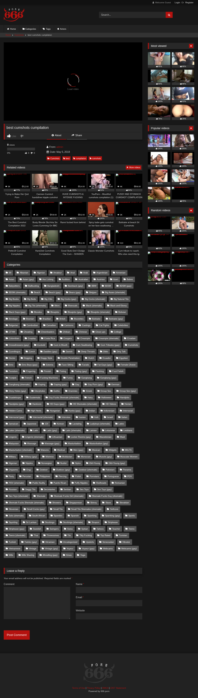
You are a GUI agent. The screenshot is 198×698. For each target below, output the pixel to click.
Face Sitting (67, 364)
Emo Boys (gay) (29, 364)
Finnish (47, 371)
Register (189, 2)
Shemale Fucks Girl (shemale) (69, 496)
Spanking (92, 515)
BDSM (108, 286)
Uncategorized (70, 542)
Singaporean (75, 502)
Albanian (24, 272)
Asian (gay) (28, 279)
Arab (85, 272)
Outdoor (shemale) (88, 469)
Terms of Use (78, 688)
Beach (37, 292)
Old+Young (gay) (117, 463)
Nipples (29, 463)
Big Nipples (14, 305)
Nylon (78, 463)
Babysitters (14, 286)
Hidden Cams (15, 410)
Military (12, 456)
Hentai (128, 404)
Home (13, 29)
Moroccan (86, 456)
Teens (131, 529)
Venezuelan (108, 542)
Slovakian (124, 502)
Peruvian (26, 476)
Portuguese (113, 476)
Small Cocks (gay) (36, 509)
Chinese (83, 332)
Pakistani (110, 469)
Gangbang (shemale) (19, 384)
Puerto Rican (60, 483)
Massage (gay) (52, 443)
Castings (86, 325)
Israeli (110, 417)
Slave (108, 502)
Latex (121, 423)
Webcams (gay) (129, 548)
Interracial (128, 410)
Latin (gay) (52, 430)
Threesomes (53, 535)
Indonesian (109, 410)
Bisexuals (72, 305)
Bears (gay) (75, 292)
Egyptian (123, 358)
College (117, 332)
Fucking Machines (49, 377)
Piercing (63, 476)
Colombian (14, 338)
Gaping (41, 384)
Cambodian (32, 325)
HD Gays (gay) (57, 404)
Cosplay (32, 338)
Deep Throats (88, 351)
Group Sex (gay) (128, 391)
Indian (92, 410)
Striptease (113, 522)
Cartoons (68, 325)
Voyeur (70, 548)
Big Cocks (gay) (68, 299)
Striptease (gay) (16, 529)
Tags (48, 29)
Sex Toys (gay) (104, 489)
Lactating (77, 423)
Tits (69, 535)
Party (11, 476)
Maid (122, 437)
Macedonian (105, 437)
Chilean (66, 332)
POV (129, 476)
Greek (89, 391)
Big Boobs (14, 299)
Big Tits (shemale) (37, 305)
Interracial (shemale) (43, 417)
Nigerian (13, 463)
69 (10, 272)
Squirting (13, 522)
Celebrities (123, 325)
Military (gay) (30, 456)
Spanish (75, 515)
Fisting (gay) (81, 371)
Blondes (38, 312)
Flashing (99, 371)
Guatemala (34, 397)
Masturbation (74, 443)
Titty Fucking (86, 535)
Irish (96, 417)
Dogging (28, 358)
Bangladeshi (53, 286)
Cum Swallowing (84, 345)
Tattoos (100, 529)
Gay (77, 384)
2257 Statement (118, 688)
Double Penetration (70, 358)
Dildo (105, 351)
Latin (35, 430)
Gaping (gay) (60, 384)
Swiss (70, 529)
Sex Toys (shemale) (18, 496)
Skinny (93, 502)
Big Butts (31, 299)
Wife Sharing (28, 555)
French (28, 377)
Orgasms (13, 469)
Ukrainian (50, 542)
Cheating (28, 332)
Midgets (112, 450)
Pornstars (94, 476)
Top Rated (105, 535)
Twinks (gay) (30, 542)
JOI (46, 423)
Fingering (30, 371)
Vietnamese (14, 548)
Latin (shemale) (73, 430)
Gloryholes (39, 391)
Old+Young (94, 463)
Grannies (72, 391)
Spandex (58, 515)
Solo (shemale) (16, 515)
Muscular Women (129, 456)
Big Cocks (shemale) (95, 299)
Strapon (95, 522)
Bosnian (30, 318)
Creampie (85, 338)
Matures (45, 450)
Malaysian (14, 443)
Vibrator (126, 542)
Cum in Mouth (60, 345)
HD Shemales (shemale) (85, 404)
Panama (127, 469)
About (57, 135)
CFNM (12, 332)
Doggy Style (46, 358)
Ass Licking (47, 279)
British (62, 318)
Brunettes (79, 318)
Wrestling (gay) (50, 555)
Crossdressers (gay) (19, 345)
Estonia (49, 364)
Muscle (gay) (105, 456)
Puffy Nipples (81, 483)
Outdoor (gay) (63, 469)
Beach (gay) (55, 292)
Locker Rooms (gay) (81, 437)
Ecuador (107, 358)
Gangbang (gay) (108, 377)
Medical (61, 450)
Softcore (114, 509)
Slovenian (13, 509)
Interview (66, 417)
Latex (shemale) (17, 430)
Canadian (51, 325)
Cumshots (19, 35)
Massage (31, 443)
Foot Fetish (117, 371)
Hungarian (55, 410)
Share (78, 135)
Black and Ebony (118, 305)
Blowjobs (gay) (75, 312)
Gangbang (86, 377)
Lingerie (13, 437)
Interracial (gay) (16, 417)
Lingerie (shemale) (34, 437)
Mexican (96, 450)
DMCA (105, 688)
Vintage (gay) (51, 548)
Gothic (57, 391)
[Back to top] (188, 689)
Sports (131, 515)
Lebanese (110, 430)
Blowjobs (54, 312)
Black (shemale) (94, 305)
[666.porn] (14, 15)
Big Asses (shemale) (115, 292)
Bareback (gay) (75, 286)
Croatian (131, 338)
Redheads (101, 483)
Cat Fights (104, 325)
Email (80, 597)
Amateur (57, 272)
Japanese (31, 423)
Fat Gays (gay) (104, 364)
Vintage (32, 548)
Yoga (82, 555)
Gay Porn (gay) (95, 384)
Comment (9, 584)
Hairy (90, 397)
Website (80, 610)
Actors (63, 29)
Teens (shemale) (17, 535)
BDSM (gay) (125, 286)
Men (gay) (78, 450)
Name (80, 584)
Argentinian (102, 272)
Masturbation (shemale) (20, 450)
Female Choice (128, 364)
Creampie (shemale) (109, 338)
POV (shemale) (16, 483)
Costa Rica (49, 338)
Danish (69, 351)
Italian (124, 417)
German (115, 384)
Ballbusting (33, 286)
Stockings (49, 522)
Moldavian (67, 456)
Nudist (63, 463)
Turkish (12, 542)
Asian (11, 279)
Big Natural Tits (121, 299)
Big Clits (48, 299)
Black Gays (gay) (17, 312)
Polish (78, 476)
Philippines (45, 476)
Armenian (120, 272)
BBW (94, 286)
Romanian (120, 483)
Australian (83, 279)
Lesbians (127, 430)
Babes (130, 279)
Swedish (37, 529)
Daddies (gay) (50, 351)
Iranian (82, 417)
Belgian (93, 292)
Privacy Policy (93, 688)
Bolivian (122, 312)
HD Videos (111, 404)
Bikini (57, 305)
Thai (36, 535)
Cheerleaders (47, 332)
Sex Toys (84, 489)
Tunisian (123, 535)
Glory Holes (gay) (17, 391)
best (68, 158)
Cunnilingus (14, 351)
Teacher (116, 529)
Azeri (115, 279)
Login (177, 2)
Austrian (101, 279)
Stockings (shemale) (73, 522)
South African (38, 515)
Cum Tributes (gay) (110, 345)
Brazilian (47, 318)
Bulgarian (13, 325)
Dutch (91, 358)
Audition (66, 279)
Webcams (108, 548)
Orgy (28, 469)
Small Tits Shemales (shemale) (86, 509)
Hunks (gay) (74, 410)
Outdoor (44, 469)
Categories (30, 29)
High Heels (36, 410)
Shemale (41, 496)
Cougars (67, 338)
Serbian (67, 489)
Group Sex (106, 391)
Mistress (49, 456)
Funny (70, 377)
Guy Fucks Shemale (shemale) (64, 397)
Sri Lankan (31, 522)
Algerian (41, 272)
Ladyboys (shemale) (100, 423)
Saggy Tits (30, 489)
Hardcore (36, 404)
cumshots (96, 158)
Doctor (12, 358)
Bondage (13, 318)
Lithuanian (57, 437)
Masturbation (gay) (98, 443)
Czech (32, 351)
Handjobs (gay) (16, 404)
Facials (85, 364)
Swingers (54, 529)
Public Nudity (38, 483)
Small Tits (58, 509)
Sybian (84, 529)
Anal (72, 272)
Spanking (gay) (112, 515)
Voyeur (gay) (88, 548)
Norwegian (46, 463)
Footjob (12, 377)
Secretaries (49, 489)
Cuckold (41, 345)
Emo (11, 364)
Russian (13, 489)
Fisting (63, 371)
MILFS (128, 450)
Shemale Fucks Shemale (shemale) (26, 502)
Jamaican (13, 423)
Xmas (69, 555)
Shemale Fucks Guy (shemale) (107, 496)
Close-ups (100, 332)
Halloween (106, 397)
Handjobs (124, 397)
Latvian (93, 430)
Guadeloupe (15, 397)
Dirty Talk (121, 351)
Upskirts (90, 542)
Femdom (13, 371)
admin (59, 147)
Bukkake (96, 318)
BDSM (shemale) (17, 292)
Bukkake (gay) (116, 318)
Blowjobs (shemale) (100, 312)
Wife (11, 555)
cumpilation (81, 158)
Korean (60, 423)
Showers (56, 502)
